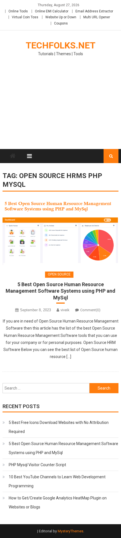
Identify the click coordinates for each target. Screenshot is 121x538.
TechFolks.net (60, 45)
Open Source (59, 274)
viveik (65, 310)
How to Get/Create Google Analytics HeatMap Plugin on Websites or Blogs (58, 502)
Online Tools (18, 11)
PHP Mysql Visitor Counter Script (37, 465)
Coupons (61, 23)
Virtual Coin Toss (25, 17)
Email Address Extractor (94, 11)
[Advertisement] (60, 106)
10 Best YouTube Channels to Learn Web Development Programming (57, 481)
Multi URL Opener (96, 17)
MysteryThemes (70, 531)
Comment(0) (90, 310)
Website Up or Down (60, 17)
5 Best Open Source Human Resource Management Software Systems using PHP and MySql (60, 291)
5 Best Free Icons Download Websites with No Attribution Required (59, 427)
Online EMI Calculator (51, 11)
